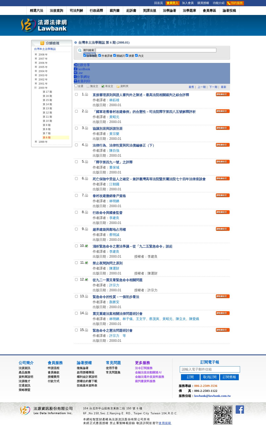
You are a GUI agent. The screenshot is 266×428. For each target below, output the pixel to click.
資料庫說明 (26, 376)
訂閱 (190, 377)
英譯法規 (149, 10)
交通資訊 (24, 385)
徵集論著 (83, 368)
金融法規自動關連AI (148, 372)
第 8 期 (46, 129)
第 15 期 (47, 100)
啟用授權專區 (85, 372)
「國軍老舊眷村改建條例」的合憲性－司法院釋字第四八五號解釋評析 (144, 111)
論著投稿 (229, 10)
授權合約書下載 (87, 381)
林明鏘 (114, 201)
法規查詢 (56, 10)
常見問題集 (113, 372)
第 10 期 (47, 120)
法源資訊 (24, 368)
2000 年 (43, 87)
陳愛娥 (194, 319)
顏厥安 (114, 302)
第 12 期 (47, 112)
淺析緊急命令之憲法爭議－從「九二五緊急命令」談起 (132, 246)
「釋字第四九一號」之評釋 (113, 162)
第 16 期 (47, 96)
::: (151, 3)
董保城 (114, 167)
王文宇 (141, 319)
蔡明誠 (114, 234)
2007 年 (43, 58)
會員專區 (209, 10)
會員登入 (172, 3)
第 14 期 (47, 104)
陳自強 (114, 150)
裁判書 (115, 10)
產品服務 (24, 372)
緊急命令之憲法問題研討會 (113, 330)
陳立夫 (181, 319)
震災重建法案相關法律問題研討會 (118, 313)
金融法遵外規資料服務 (149, 376)
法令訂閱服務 (144, 368)
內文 (141, 55)
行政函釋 (96, 10)
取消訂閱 (210, 377)
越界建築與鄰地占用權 (109, 229)
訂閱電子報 (210, 362)
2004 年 (43, 71)
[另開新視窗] (230, 407)
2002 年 (43, 79)
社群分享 (83, 65)
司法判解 (76, 10)
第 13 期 (47, 108)
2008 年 (43, 54)
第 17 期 (47, 91)
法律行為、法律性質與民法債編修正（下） (124, 145)
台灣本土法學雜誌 (45, 48)
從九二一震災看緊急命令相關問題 (118, 280)
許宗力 (114, 285)
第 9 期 (46, 125)
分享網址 (83, 77)
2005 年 (43, 67)
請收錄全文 (222, 94)
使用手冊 (112, 368)
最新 (223, 87)
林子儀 (128, 319)
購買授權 (203, 3)
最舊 (191, 87)
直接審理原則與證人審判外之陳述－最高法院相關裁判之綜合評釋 (141, 95)
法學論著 (169, 10)
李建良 (114, 218)
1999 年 (43, 141)
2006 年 (43, 62)
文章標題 (92, 55)
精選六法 (36, 10)
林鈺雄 (114, 100)
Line (80, 73)
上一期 (202, 87)
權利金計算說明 (87, 376)
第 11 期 (47, 116)
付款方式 (53, 381)
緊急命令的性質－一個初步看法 (116, 297)
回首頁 (158, 3)
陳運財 (114, 268)
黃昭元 (114, 117)
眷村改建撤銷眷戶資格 (109, 196)
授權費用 (53, 376)
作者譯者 (107, 55)
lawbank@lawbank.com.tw (212, 395)
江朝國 (114, 184)
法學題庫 (189, 10)
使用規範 (165, 423)
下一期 (213, 87)
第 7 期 (46, 133)
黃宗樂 (114, 133)
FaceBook (83, 69)
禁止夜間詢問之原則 (108, 263)
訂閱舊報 (229, 377)
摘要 (131, 55)
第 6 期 (46, 137)
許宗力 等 (117, 335)
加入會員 (188, 3)
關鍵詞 (121, 55)
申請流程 (53, 368)
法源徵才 (24, 381)
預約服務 (237, 3)
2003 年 (43, 75)
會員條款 (53, 372)
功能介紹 (218, 3)
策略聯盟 (24, 389)
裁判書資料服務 (145, 381)
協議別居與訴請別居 (108, 128)
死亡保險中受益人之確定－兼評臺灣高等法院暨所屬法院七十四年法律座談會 (149, 179)
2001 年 (43, 83)
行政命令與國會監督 (108, 212)
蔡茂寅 (154, 319)
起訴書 (131, 10)
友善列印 (83, 81)
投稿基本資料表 (87, 385)
